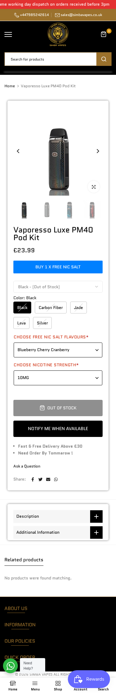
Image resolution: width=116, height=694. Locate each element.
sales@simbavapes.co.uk (81, 14)
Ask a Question (26, 466)
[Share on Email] (48, 479)
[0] (104, 34)
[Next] (95, 151)
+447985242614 (34, 14)
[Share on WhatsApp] (56, 479)
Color (24, 298)
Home (9, 86)
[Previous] (20, 151)
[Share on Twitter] (40, 479)
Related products (23, 559)
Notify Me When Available (58, 428)
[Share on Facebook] (32, 479)
